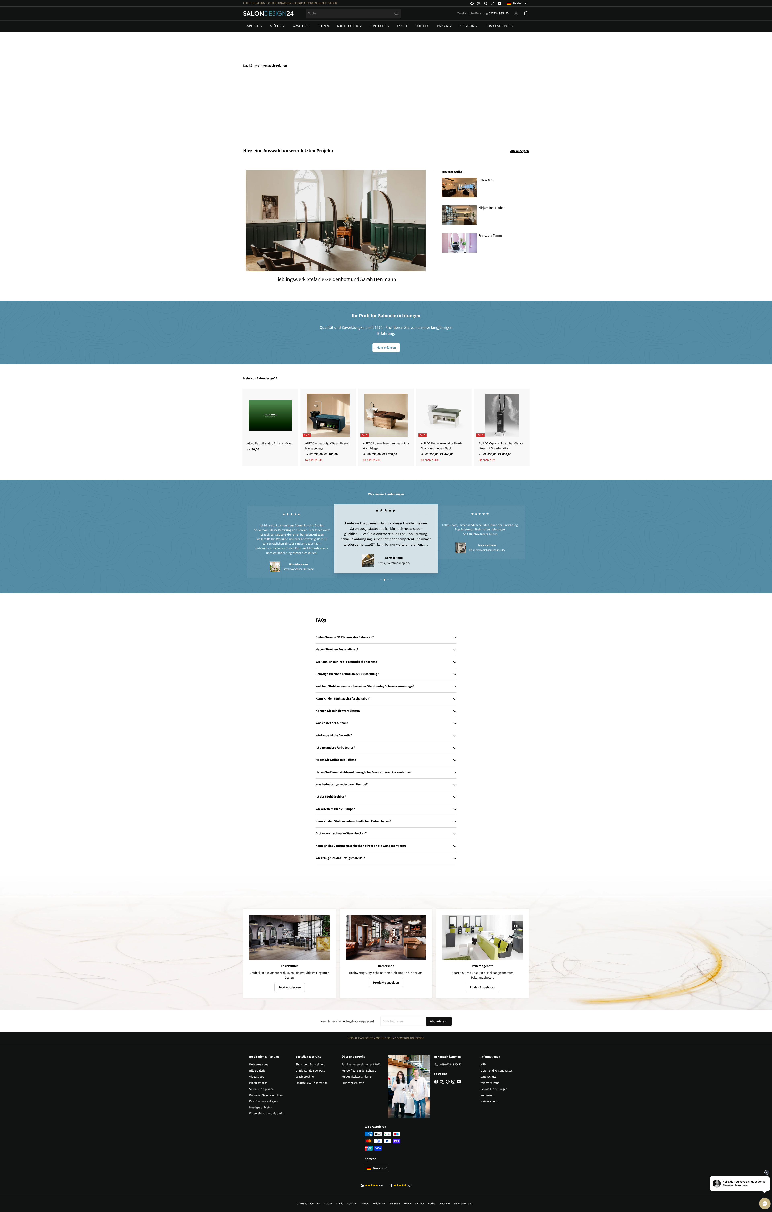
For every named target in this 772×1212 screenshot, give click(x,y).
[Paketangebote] (482, 937)
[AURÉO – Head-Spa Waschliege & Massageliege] (328, 427)
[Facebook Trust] (401, 1185)
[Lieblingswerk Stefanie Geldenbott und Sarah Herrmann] (336, 220)
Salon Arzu (486, 180)
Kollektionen (348, 26)
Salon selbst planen (261, 1089)
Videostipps (256, 1077)
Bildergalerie (257, 1071)
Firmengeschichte (353, 1083)
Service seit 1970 (498, 26)
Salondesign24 (267, 378)
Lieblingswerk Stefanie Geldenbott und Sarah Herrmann (335, 279)
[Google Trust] (372, 1185)
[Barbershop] (386, 937)
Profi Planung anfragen (263, 1101)
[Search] (396, 13)
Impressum (487, 1095)
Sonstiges (378, 26)
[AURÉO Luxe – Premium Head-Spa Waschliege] (386, 427)
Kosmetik (467, 26)
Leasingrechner (305, 1077)
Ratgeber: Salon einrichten (266, 1095)
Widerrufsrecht (489, 1083)
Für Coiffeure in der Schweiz (359, 1071)
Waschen (300, 26)
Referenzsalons (258, 1064)
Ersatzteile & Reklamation (312, 1083)
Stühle (276, 26)
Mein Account (488, 1101)
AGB (483, 1064)
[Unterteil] (265, 105)
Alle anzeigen (519, 151)
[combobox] (353, 13)
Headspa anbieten (260, 1107)
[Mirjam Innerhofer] (459, 215)
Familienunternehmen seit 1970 (361, 1064)
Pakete (402, 26)
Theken (323, 26)
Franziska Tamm (490, 235)
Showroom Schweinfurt (310, 1064)
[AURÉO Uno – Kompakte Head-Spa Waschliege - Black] (444, 427)
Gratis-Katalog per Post (310, 1071)
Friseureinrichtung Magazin (266, 1113)
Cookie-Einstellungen (493, 1089)
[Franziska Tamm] (459, 243)
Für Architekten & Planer (357, 1077)
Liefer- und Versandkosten (496, 1071)
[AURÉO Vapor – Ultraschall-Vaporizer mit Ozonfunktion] (502, 427)
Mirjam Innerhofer (491, 207)
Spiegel (253, 26)
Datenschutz (488, 1077)
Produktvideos (258, 1083)
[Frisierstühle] (289, 937)
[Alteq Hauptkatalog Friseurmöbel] (270, 422)
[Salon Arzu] (459, 187)
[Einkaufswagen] (526, 13)
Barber (443, 26)
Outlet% (422, 26)
